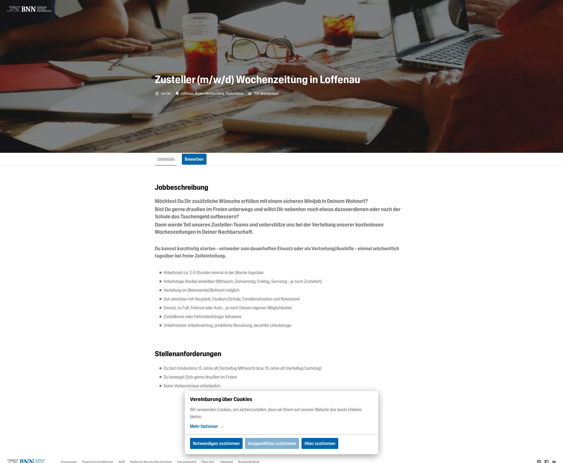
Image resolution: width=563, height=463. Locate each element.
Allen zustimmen (319, 443)
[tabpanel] (281, 307)
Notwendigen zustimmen (216, 443)
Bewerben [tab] (194, 159)
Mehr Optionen (204, 426)
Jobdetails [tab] (166, 159)
